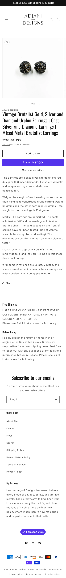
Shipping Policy (15, 450)
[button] (6, 19)
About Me (12, 421)
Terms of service (33, 574)
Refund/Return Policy (18, 457)
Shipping (6, 144)
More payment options (33, 170)
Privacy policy (16, 574)
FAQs (9, 435)
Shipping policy (52, 574)
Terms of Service (16, 464)
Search (10, 442)
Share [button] (9, 283)
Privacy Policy (14, 471)
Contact (10, 428)
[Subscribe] (55, 399)
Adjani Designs (19, 569)
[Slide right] (40, 103)
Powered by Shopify (36, 569)
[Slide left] (25, 103)
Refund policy (55, 569)
